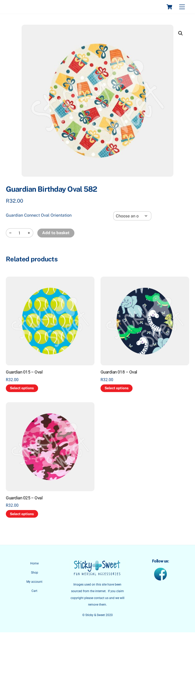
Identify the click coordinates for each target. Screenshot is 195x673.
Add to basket (56, 232)
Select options (22, 388)
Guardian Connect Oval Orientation (39, 215)
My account (34, 582)
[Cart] (169, 7)
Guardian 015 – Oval (24, 372)
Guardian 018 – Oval (119, 372)
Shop (34, 572)
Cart (34, 591)
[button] (180, 33)
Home (34, 563)
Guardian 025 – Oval (24, 497)
